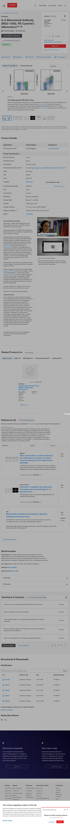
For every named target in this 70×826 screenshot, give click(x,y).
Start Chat (60, 822)
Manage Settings (7, 820)
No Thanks (51, 822)
